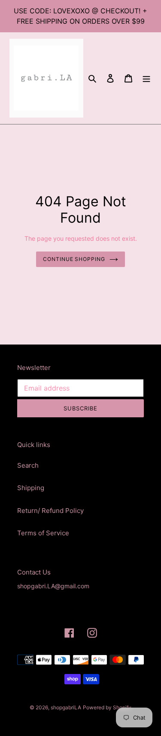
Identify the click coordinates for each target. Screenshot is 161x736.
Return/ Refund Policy (50, 510)
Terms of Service (43, 533)
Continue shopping (74, 259)
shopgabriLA (66, 707)
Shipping (30, 488)
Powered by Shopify (107, 707)
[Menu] (146, 78)
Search (28, 465)
